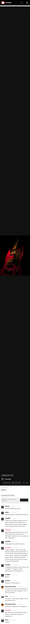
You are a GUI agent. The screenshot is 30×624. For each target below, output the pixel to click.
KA (2, 507)
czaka (7, 512)
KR (2, 479)
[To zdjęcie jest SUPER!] (13, 483)
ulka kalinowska (10, 586)
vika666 (7, 518)
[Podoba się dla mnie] (16, 483)
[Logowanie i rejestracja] (27, 2)
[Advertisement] (15, 21)
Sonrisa (7, 580)
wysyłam (24, 500)
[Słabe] (19, 483)
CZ (2, 513)
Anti (6, 596)
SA (2, 620)
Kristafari (8, 479)
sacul (6, 620)
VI (2, 519)
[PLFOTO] (6, 2)
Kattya (7, 506)
